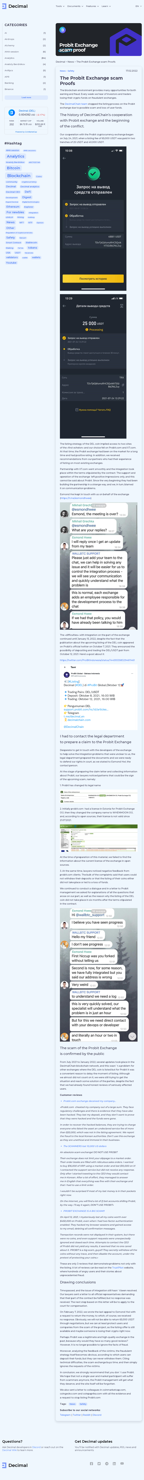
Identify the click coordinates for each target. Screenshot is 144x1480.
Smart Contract (13, 242)
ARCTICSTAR (34, 162)
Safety (10, 237)
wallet (24, 258)
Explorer (28, 207)
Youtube (11, 262)
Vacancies (29, 253)
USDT (18, 253)
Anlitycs (9, 70)
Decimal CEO (13, 192)
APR (7, 76)
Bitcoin (13, 168)
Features (91, 6)
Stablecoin (31, 242)
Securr (23, 238)
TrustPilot (117, 1267)
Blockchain (19, 175)
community (11, 182)
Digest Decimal (12, 202)
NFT (22, 222)
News (10, 222)
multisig (31, 217)
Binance (9, 89)
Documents (73, 6)
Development (11, 198)
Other (10, 228)
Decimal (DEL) (27, 110)
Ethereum (12, 206)
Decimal (11, 186)
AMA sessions (30, 151)
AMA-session (12, 51)
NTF (30, 223)
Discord (36, 1447)
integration (33, 213)
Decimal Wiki (9, 1450)
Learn (105, 6)
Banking (9, 83)
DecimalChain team (76, 104)
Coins (39, 176)
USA (8, 252)
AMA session (12, 150)
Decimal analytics (30, 186)
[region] (26, 62)
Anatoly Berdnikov (15, 64)
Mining (20, 217)
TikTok (20, 248)
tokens (32, 247)
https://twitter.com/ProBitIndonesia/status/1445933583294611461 (97, 660)
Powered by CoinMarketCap (26, 132)
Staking (9, 248)
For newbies (15, 212)
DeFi (28, 191)
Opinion (40, 223)
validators (12, 257)
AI (6, 33)
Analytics (9, 58)
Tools (59, 6)
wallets (36, 257)
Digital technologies (30, 202)
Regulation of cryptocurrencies (19, 233)
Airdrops (9, 39)
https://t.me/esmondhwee (76, 498)
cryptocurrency (29, 182)
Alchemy (9, 45)
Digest (26, 197)
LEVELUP (9, 217)
